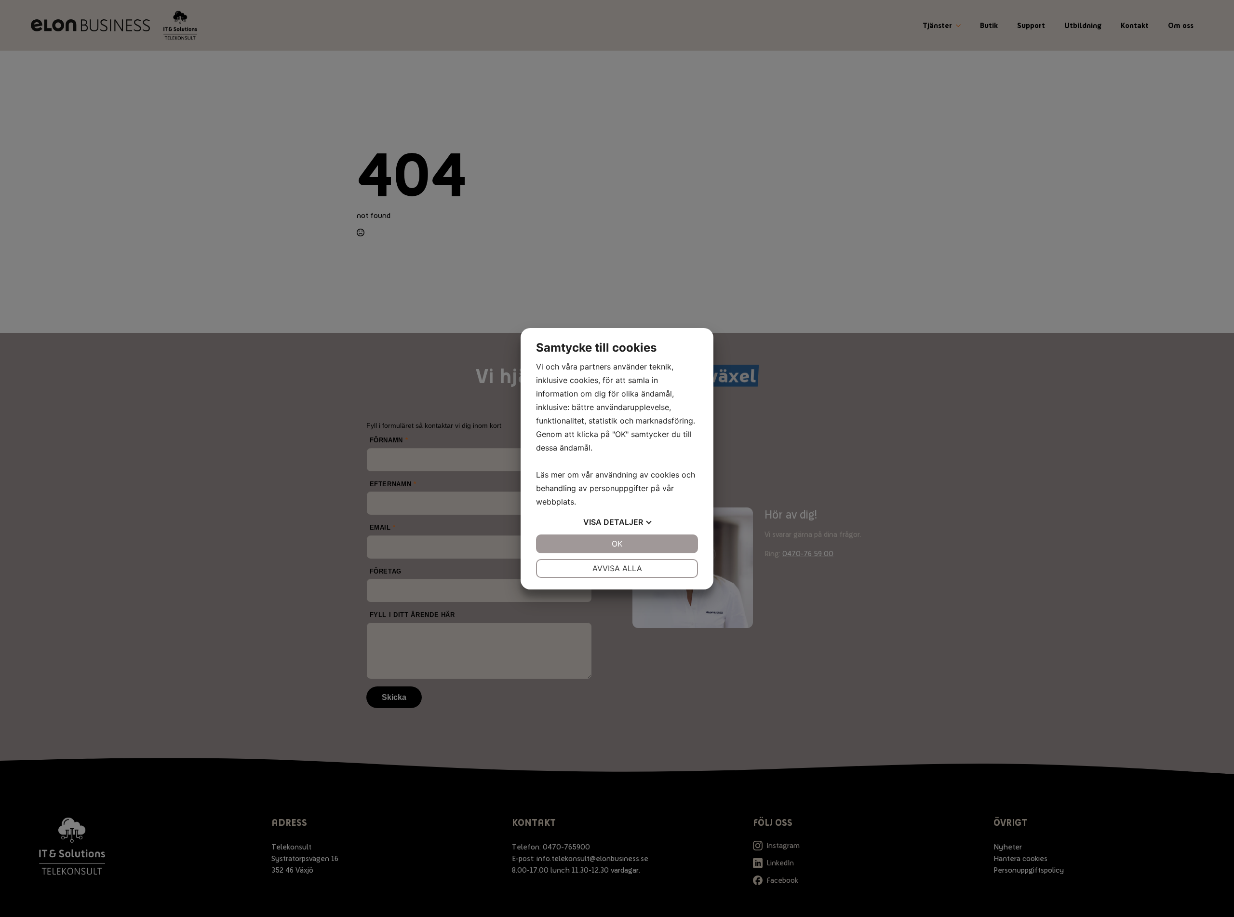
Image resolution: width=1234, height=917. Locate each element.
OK (617, 543)
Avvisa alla (617, 568)
